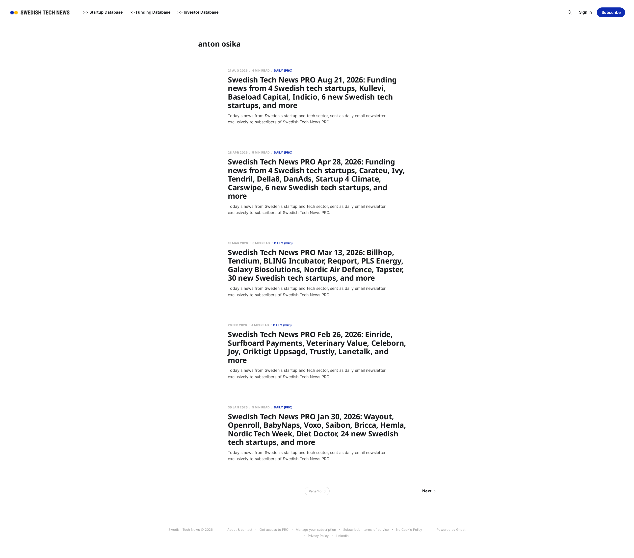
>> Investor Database (197, 12)
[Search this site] (570, 12)
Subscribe (611, 12)
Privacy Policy (318, 536)
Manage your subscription (316, 529)
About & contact (239, 529)
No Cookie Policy (409, 529)
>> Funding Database (150, 12)
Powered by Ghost (451, 529)
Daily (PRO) (283, 70)
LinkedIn (342, 536)
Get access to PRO (274, 529)
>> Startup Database (103, 12)
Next (426, 490)
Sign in (585, 12)
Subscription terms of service (366, 529)
